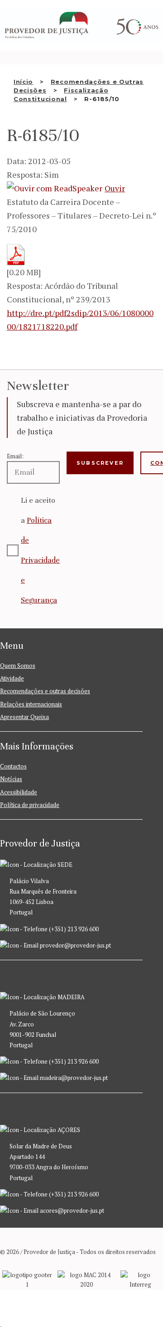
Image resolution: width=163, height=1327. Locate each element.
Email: (15, 456)
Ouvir (115, 188)
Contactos (13, 766)
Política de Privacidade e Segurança (40, 560)
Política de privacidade (29, 805)
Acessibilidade (18, 792)
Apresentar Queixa (24, 717)
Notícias (11, 779)
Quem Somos (17, 665)
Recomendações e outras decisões (45, 691)
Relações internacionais (31, 704)
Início (23, 81)
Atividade (12, 678)
